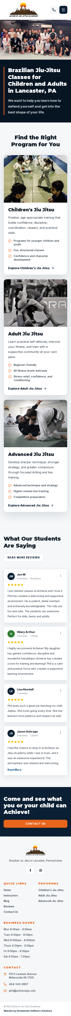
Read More (14, 769)
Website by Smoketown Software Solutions (28, 1010)
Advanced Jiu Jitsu (31, 454)
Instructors (11, 895)
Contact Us (35, 823)
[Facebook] (30, 870)
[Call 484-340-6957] (54, 10)
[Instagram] (41, 870)
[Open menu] (63, 10)
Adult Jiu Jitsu (25, 334)
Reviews (9, 906)
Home (7, 890)
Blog (6, 900)
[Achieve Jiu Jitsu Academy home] (24, 9)
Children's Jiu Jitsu (31, 209)
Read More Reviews (23, 557)
